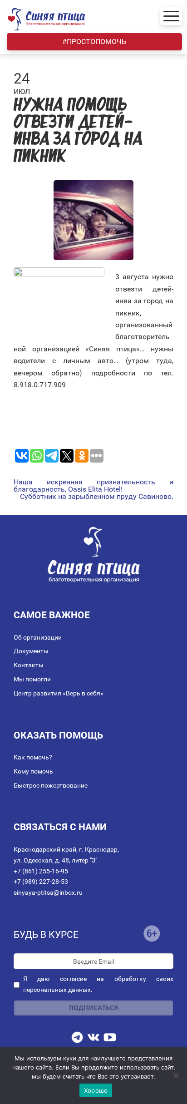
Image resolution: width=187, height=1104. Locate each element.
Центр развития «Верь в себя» (58, 693)
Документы (31, 651)
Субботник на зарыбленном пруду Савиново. (96, 496)
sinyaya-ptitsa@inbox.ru (48, 892)
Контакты (29, 665)
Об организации (38, 637)
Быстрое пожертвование (51, 785)
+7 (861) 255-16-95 (41, 871)
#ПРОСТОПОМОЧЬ (94, 41)
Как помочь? (33, 757)
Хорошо (96, 1090)
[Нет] (175, 1075)
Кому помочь (33, 771)
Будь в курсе (46, 934)
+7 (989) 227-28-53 (41, 881)
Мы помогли (32, 679)
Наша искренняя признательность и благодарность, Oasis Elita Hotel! (93, 485)
